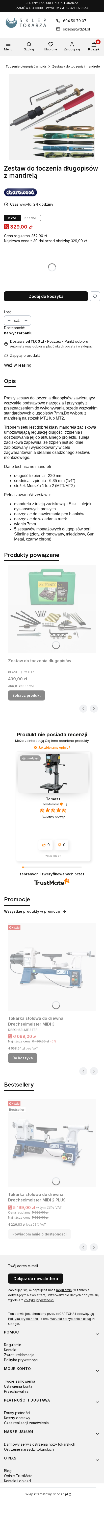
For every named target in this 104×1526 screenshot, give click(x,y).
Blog (8, 1471)
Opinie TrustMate (18, 1476)
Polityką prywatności (39, 1300)
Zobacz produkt (26, 695)
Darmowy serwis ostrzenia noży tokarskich (39, 1444)
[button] (35, 747)
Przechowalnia (16, 1391)
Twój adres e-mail (23, 1266)
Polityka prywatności (23, 1319)
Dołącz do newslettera (35, 1278)
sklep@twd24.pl (76, 29)
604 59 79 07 (74, 21)
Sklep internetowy (46, 1494)
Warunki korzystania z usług (70, 1319)
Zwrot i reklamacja (19, 1355)
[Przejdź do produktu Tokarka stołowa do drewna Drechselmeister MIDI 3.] (52, 967)
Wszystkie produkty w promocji (32, 911)
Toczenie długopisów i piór (26, 66)
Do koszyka (22, 1058)
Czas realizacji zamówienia (26, 1423)
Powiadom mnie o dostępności (39, 1234)
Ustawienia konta (18, 1386)
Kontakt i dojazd (17, 1481)
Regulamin (64, 1290)
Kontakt (10, 1350)
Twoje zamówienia (19, 1381)
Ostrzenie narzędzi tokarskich (29, 1449)
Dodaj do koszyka (46, 296)
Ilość (8, 312)
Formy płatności (17, 1413)
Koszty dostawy (17, 1418)
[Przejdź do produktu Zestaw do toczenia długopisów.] (52, 609)
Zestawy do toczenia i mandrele (76, 66)
